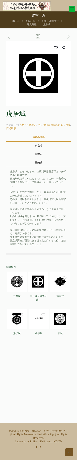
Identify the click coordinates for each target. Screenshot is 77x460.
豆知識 (38, 162)
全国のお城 (44, 124)
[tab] (38, 137)
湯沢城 (17, 333)
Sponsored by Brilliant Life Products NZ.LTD (38, 441)
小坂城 (38, 333)
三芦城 (17, 296)
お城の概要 (39, 137)
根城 (60, 333)
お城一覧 (31, 20)
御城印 (38, 153)
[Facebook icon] (36, 446)
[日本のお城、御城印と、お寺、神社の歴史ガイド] (27, 5)
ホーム (16, 20)
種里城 (60, 296)
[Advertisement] (38, 382)
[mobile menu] (72, 9)
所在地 (38, 145)
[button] (64, 48)
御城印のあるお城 (60, 124)
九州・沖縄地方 (50, 20)
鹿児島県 (32, 24)
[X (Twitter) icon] (40, 446)
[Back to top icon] (69, 452)
